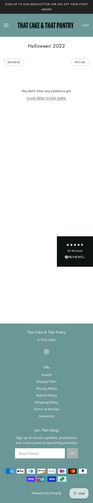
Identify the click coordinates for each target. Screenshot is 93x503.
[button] (75, 251)
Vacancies (46, 416)
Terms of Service (46, 409)
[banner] (45, 25)
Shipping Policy (46, 402)
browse (13, 62)
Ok (72, 453)
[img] (46, 351)
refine (80, 62)
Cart (85, 25)
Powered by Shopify (46, 493)
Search (46, 375)
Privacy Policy (46, 389)
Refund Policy (46, 395)
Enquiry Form (46, 382)
